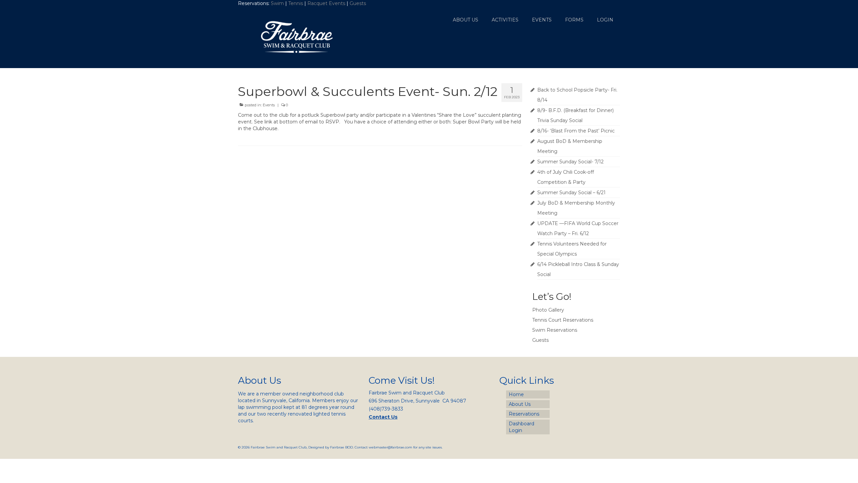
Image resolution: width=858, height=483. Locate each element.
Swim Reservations (554, 330)
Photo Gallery (548, 310)
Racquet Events (326, 3)
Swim (278, 3)
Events (269, 105)
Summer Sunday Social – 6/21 (571, 193)
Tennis (295, 3)
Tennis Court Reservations (562, 320)
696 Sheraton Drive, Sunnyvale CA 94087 (417, 401)
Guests (358, 3)
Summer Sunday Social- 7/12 (570, 162)
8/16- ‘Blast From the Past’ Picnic (576, 131)
